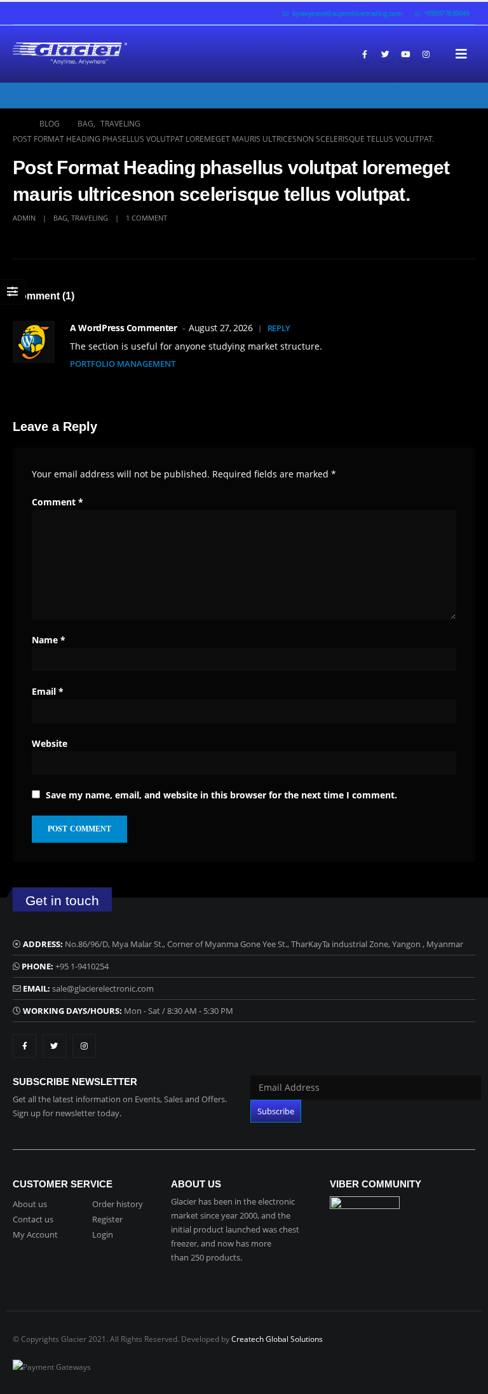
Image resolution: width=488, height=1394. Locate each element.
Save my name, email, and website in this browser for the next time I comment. (221, 795)
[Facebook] (364, 54)
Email (48, 691)
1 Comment (146, 217)
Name (48, 640)
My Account (35, 1234)
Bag (60, 217)
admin (24, 217)
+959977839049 (447, 13)
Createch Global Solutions (277, 1339)
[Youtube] (405, 54)
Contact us (33, 1219)
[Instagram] (425, 54)
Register (107, 1219)
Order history (117, 1204)
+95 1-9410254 (82, 966)
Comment (57, 502)
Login (102, 1234)
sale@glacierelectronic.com (103, 988)
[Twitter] (385, 54)
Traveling (89, 217)
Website (49, 743)
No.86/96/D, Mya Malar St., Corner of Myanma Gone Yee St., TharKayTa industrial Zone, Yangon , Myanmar (264, 944)
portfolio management (122, 363)
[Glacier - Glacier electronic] (70, 54)
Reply (279, 328)
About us (30, 1204)
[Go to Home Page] (17, 124)
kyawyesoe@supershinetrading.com (347, 13)
